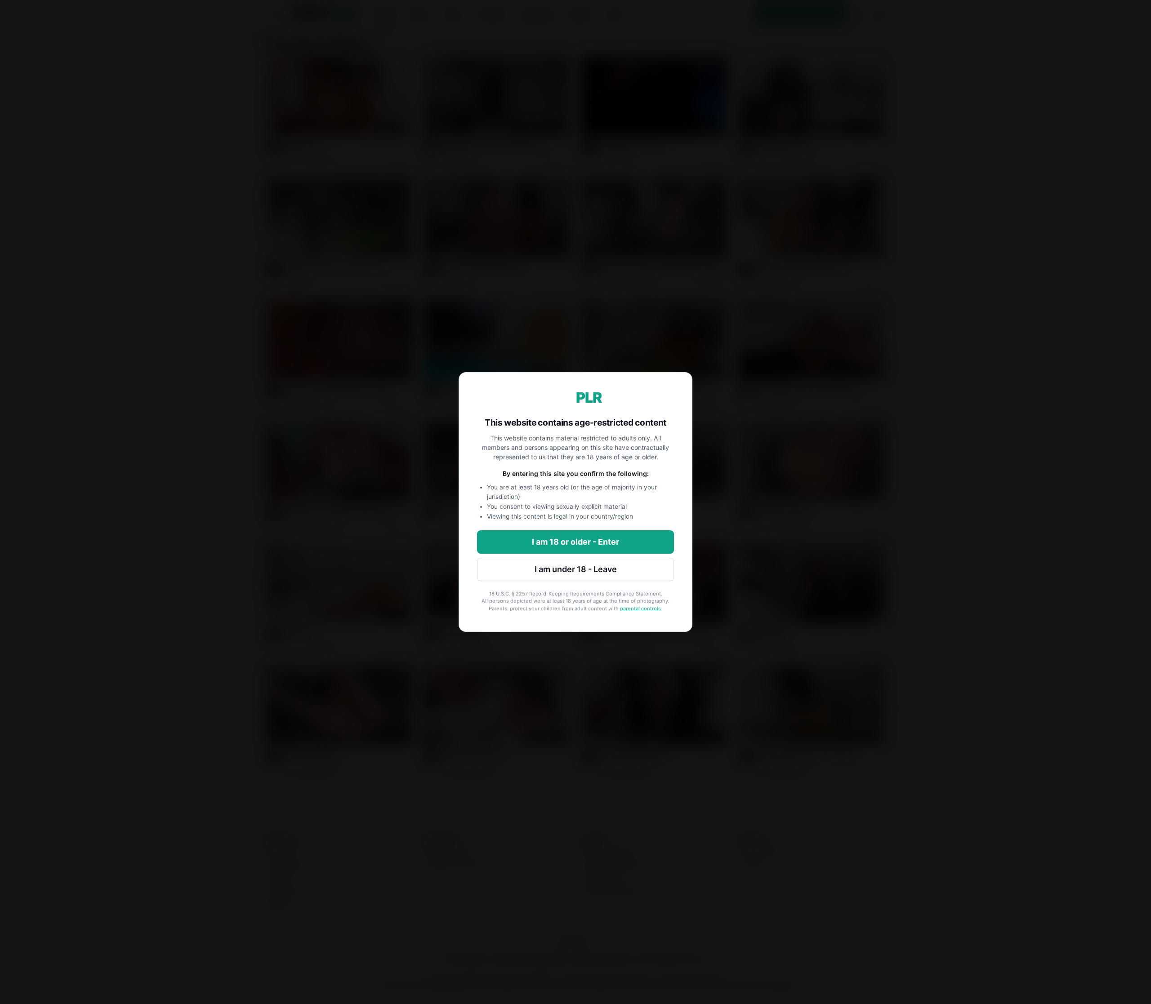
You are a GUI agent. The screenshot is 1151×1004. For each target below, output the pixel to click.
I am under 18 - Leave (576, 569)
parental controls (640, 608)
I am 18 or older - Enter (575, 541)
